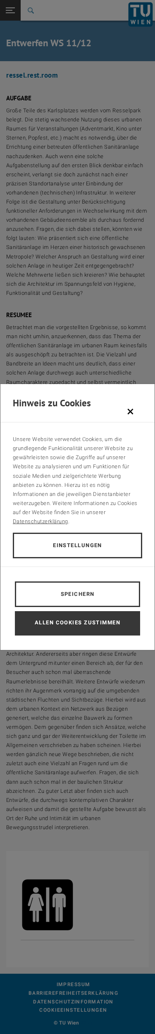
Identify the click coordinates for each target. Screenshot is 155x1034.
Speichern (78, 594)
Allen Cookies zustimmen (77, 622)
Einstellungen (77, 545)
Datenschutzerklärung (40, 521)
